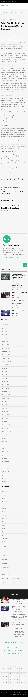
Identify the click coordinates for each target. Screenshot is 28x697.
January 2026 (5, 348)
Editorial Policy (6, 574)
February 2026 (6, 344)
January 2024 (5, 418)
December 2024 (6, 391)
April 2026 (4, 338)
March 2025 (5, 381)
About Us (4, 555)
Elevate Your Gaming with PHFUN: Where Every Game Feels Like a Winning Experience (18, 616)
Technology (5, 538)
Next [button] (26, 217)
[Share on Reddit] (2, 182)
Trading (4, 542)
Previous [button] (13, 217)
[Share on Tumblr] (6, 182)
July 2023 (4, 438)
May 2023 (4, 445)
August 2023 (5, 435)
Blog (3, 495)
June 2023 (4, 441)
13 (14, 676)
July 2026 (4, 328)
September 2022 (6, 468)
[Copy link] (15, 182)
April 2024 (4, 408)
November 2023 (6, 425)
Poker (3, 528)
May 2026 (4, 334)
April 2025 (4, 378)
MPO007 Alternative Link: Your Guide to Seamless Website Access (19, 294)
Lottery (4, 521)
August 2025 (5, 365)
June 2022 (4, 478)
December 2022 (6, 458)
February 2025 (6, 385)
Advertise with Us (6, 567)
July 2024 (4, 401)
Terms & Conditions (7, 571)
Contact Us (5, 552)
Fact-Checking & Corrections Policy (11, 578)
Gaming (4, 515)
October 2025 (5, 358)
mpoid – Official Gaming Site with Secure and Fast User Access (18, 599)
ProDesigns (24, 694)
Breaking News (6, 498)
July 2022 (4, 475)
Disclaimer (5, 559)
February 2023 (6, 451)
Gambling (4, 508)
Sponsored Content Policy (8, 582)
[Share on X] (10, 179)
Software (4, 531)
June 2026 (4, 331)
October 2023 (5, 428)
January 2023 (5, 455)
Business (4, 501)
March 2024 (5, 411)
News (3, 525)
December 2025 (6, 351)
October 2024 (5, 398)
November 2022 (6, 461)
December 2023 (6, 421)
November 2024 (6, 395)
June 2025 (4, 371)
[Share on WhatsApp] (18, 179)
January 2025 (5, 388)
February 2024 (6, 415)
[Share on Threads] (10, 182)
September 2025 (6, 361)
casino (4, 505)
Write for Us (5, 563)
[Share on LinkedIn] (14, 179)
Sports (4, 535)
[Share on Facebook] (7, 179)
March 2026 (5, 341)
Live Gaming (13, 19)
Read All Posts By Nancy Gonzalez (11, 257)
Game (3, 511)
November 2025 (6, 354)
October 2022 (5, 465)
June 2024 (4, 405)
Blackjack (4, 491)
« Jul (13, 689)
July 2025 (4, 368)
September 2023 (6, 431)
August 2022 (5, 471)
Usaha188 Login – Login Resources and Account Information (18, 312)
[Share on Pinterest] (22, 179)
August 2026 (5, 324)
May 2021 (4, 481)
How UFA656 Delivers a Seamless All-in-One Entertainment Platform (17, 285)
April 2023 (4, 448)
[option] (14, 207)
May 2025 (4, 375)
